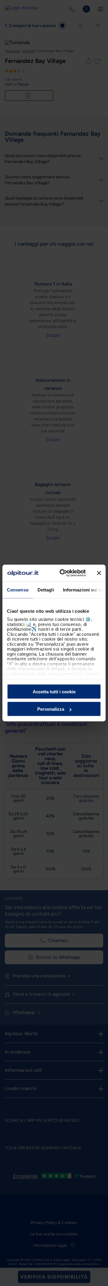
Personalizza (50, 709)
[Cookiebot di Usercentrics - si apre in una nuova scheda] (63, 573)
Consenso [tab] (17, 589)
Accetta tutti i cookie (54, 691)
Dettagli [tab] (46, 589)
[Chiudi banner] (99, 573)
